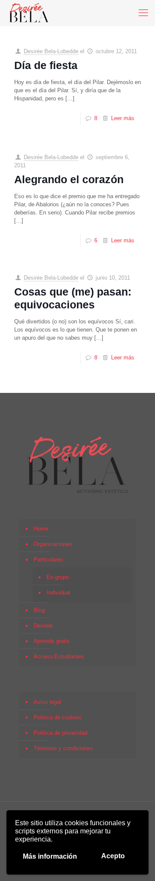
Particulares (48, 559)
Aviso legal (47, 702)
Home (41, 528)
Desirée (43, 625)
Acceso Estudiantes (59, 656)
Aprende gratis (52, 641)
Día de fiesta (46, 65)
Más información (50, 856)
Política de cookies (57, 717)
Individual (58, 592)
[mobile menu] (143, 13)
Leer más (122, 118)
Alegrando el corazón (69, 179)
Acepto (113, 856)
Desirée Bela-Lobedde (51, 51)
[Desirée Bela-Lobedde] (29, 13)
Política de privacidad (60, 733)
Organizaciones (53, 544)
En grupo (57, 577)
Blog (39, 610)
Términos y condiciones (63, 748)
